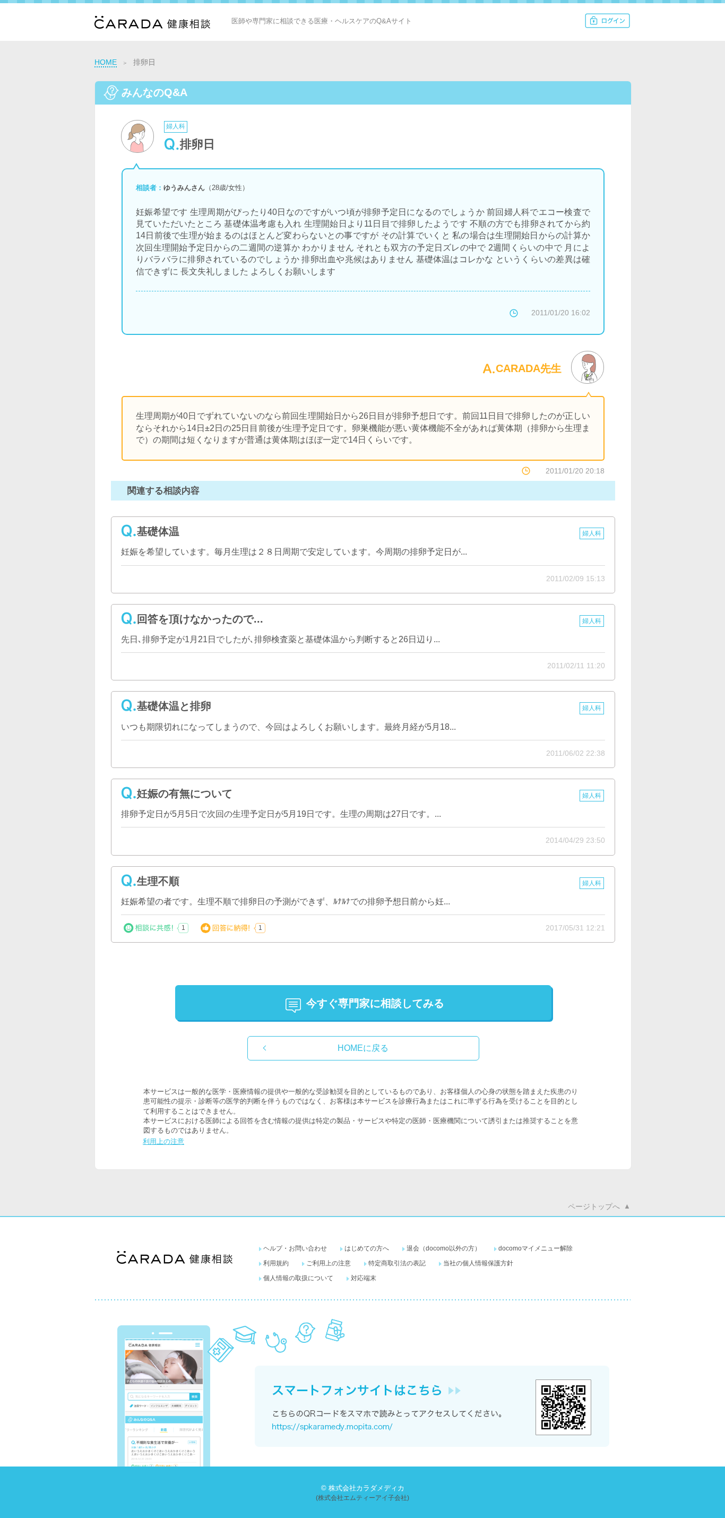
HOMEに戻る (363, 1048)
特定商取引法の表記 (397, 1263)
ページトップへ (594, 1206)
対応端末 (363, 1278)
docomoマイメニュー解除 (535, 1248)
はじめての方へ (366, 1248)
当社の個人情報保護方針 (478, 1263)
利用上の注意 (163, 1141)
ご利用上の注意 (328, 1263)
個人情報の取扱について (298, 1278)
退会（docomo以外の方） (444, 1248)
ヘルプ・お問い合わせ (295, 1248)
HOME (105, 62)
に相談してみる (375, 1003)
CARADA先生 (529, 368)
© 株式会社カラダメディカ (362, 1488)
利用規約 (276, 1263)
